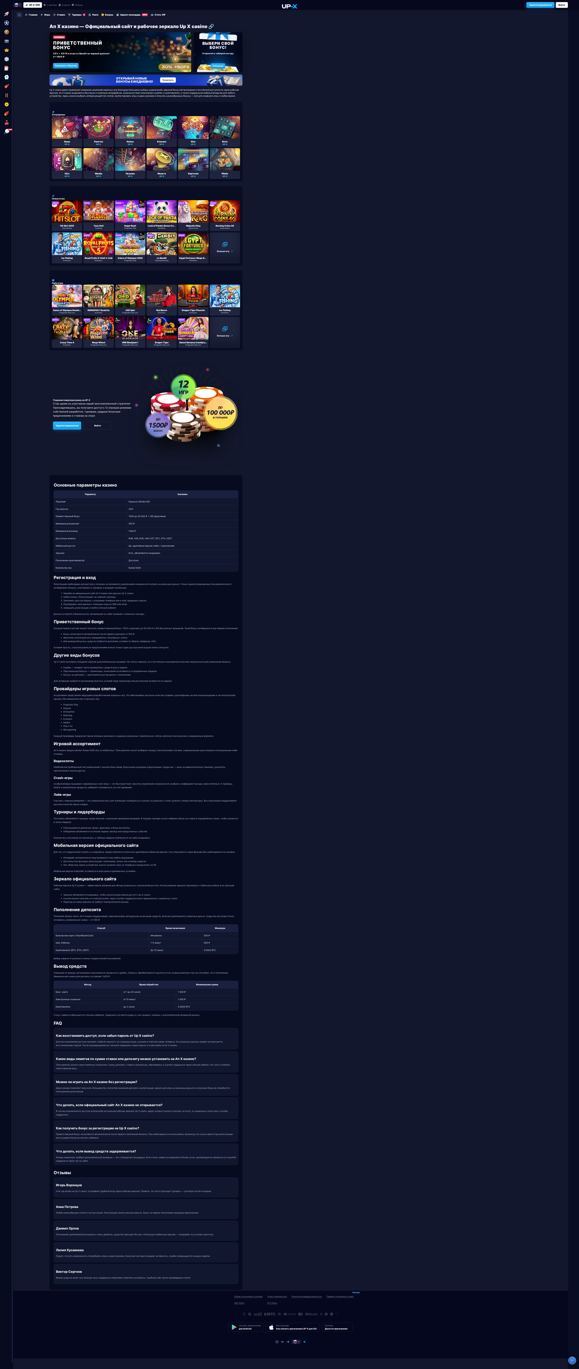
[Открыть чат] (572, 1360)
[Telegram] (287, 1341)
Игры (47, 14)
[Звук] (304, 1341)
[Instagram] (277, 1341)
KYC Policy (272, 1303)
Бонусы (109, 14)
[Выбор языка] (17, 5)
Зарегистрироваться (540, 5)
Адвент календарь (133, 14)
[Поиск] (19, 14)
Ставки (61, 14)
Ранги (95, 14)
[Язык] (296, 1342)
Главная (33, 14)
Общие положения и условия (248, 1296)
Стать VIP (160, 14)
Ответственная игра (277, 1296)
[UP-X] (289, 6)
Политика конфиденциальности (306, 1296)
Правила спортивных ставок (340, 1296)
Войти (561, 5)
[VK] (282, 1341)
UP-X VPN (34, 5)
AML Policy (239, 1303)
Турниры (78, 14)
